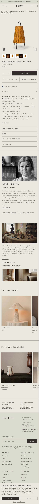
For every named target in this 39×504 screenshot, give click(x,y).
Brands (11, 11)
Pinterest (23, 480)
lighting (19, 11)
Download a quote (10, 86)
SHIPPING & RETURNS (11, 139)
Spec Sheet (5, 123)
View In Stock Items (29, 79)
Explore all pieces (9, 212)
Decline (28, 498)
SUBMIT (32, 441)
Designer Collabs (7, 464)
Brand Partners (6, 461)
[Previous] (1, 2)
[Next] (37, 2)
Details (5, 91)
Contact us (5, 474)
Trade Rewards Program (9, 483)
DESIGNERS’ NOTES (10, 129)
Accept (10, 498)
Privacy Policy (14, 494)
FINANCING (6, 144)
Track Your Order (26, 458)
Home (3, 11)
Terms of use (24, 464)
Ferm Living (7, 64)
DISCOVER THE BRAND (26, 212)
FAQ (3, 477)
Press (3, 458)
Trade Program (6, 480)
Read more (6, 207)
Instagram (24, 474)
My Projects (24, 456)
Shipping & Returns (26, 461)
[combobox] (6, 6)
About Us (5, 456)
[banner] (19, 2)
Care (4, 134)
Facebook (23, 477)
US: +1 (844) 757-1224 (28, 426)
